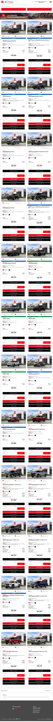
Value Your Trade (13, 128)
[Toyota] (2, 2)
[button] (25, 26)
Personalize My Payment (13, 70)
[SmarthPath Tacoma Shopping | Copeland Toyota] (26, 16)
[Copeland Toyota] (9, 2)
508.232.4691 (41, 2)
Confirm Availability (14, 68)
